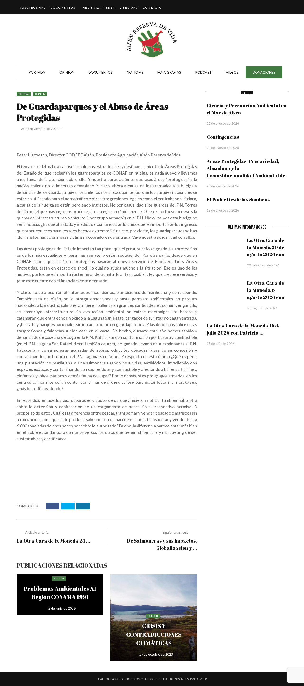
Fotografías (169, 72)
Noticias (135, 72)
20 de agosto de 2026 (223, 123)
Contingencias (223, 137)
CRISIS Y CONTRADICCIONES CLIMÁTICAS (153, 634)
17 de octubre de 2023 (156, 654)
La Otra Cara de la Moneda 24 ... (53, 541)
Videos (232, 72)
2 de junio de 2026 (62, 608)
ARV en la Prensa (99, 7)
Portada (37, 72)
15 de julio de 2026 (220, 343)
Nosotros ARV (32, 7)
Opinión (66, 72)
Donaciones (264, 72)
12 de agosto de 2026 (223, 210)
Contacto (152, 7)
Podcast (203, 72)
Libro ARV (129, 7)
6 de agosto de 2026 (262, 308)
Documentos (63, 7)
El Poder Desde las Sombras (238, 199)
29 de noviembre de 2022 (40, 129)
